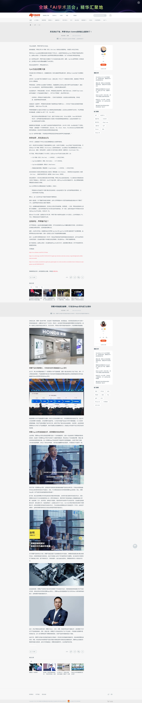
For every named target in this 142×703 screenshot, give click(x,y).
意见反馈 (44, 694)
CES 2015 (97, 405)
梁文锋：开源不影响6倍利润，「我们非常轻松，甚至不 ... (49, 674)
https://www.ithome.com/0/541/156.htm (38, 252)
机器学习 (102, 115)
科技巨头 (51, 22)
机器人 (107, 22)
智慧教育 (75, 22)
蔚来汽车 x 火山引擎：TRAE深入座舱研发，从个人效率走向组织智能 (103, 101)
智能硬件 (103, 22)
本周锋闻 (105, 401)
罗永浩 (102, 391)
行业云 (90, 20)
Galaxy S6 (97, 132)
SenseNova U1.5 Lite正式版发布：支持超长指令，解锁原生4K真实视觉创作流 (103, 78)
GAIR (61, 15)
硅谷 (108, 391)
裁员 (103, 394)
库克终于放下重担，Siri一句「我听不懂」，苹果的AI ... (63, 300)
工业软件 (89, 22)
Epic (42, 287)
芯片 (71, 20)
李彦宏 (96, 394)
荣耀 (31, 661)
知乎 (104, 125)
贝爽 (68, 35)
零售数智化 (39, 22)
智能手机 (97, 118)
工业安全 (93, 22)
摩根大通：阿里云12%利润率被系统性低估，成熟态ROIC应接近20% (103, 84)
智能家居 (111, 22)
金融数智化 (45, 22)
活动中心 (54, 15)
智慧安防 (70, 22)
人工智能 (36, 20)
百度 (96, 391)
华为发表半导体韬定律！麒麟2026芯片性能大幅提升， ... (35, 300)
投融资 (58, 22)
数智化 (50, 20)
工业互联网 (97, 20)
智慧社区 (84, 22)
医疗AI (54, 22)
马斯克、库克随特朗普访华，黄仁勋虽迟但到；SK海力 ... (49, 300)
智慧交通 (79, 22)
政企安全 (77, 20)
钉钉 (102, 398)
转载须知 (55, 271)
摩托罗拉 (97, 122)
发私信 (103, 64)
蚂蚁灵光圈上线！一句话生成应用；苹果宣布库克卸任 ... (77, 300)
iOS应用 (104, 118)
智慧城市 (84, 20)
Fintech (97, 129)
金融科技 (57, 20)
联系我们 (31, 694)
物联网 (98, 22)
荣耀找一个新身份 (33, 672)
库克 (31, 287)
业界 (31, 20)
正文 (39, 24)
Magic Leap (105, 122)
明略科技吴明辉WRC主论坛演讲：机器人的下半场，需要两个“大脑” (103, 90)
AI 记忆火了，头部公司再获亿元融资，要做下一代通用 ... (63, 674)
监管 (96, 398)
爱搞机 (75, 15)
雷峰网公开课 (46, 15)
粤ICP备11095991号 (62, 701)
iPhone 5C (97, 401)
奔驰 (103, 129)
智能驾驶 (44, 20)
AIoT (104, 20)
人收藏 (33, 277)
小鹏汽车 (97, 125)
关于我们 (38, 694)
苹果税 (36, 287)
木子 (68, 310)
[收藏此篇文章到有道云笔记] (70, 277)
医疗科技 (65, 20)
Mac (108, 394)
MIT (96, 115)
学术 (35, 22)
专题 (67, 15)
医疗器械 (62, 22)
